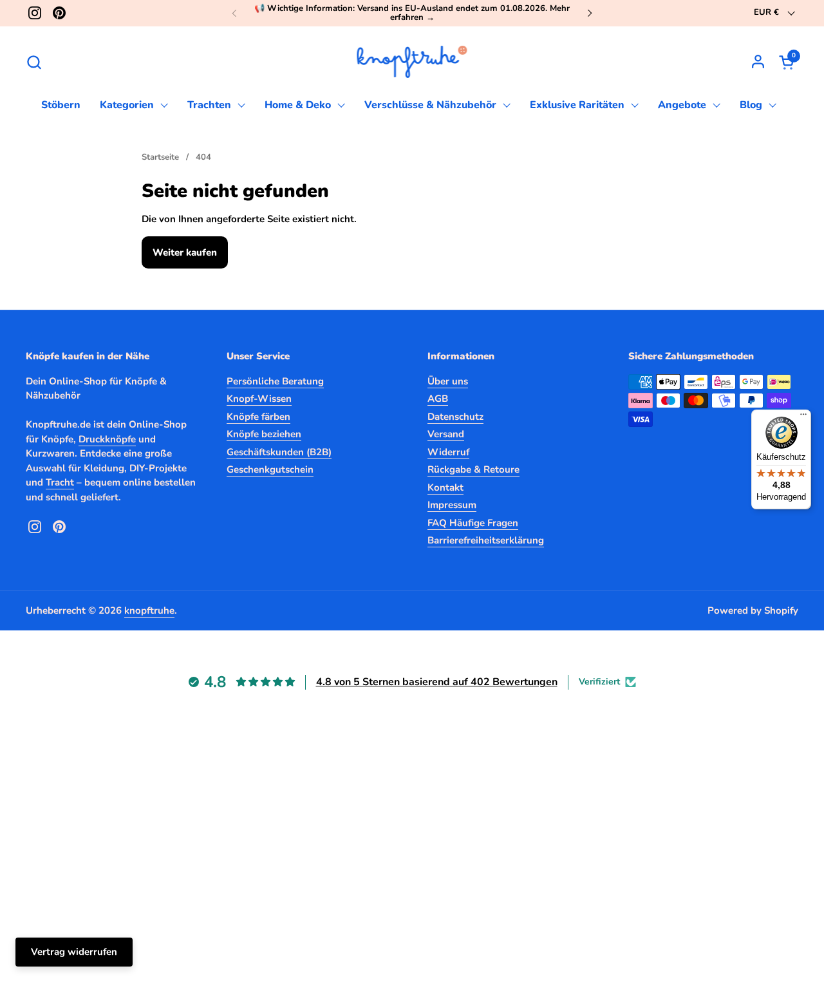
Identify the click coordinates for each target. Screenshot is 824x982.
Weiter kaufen (185, 252)
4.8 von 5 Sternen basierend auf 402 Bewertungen (436, 682)
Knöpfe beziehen (264, 434)
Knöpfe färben (258, 416)
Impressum (451, 504)
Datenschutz (455, 416)
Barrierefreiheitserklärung (485, 540)
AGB (437, 398)
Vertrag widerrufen (74, 951)
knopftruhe (149, 610)
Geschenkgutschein (270, 469)
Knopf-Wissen (259, 398)
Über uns (447, 381)
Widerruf (448, 452)
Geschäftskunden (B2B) (279, 452)
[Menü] (803, 417)
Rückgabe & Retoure (473, 469)
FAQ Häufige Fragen (472, 522)
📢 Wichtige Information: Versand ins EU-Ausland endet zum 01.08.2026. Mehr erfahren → (412, 13)
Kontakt (445, 487)
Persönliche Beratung (275, 381)
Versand (445, 434)
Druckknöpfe (107, 439)
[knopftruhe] (412, 62)
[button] (34, 62)
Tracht (60, 482)
